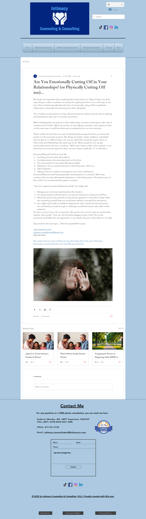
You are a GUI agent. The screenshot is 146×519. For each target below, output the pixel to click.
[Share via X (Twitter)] (40, 310)
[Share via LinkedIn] (45, 310)
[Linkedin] (116, 27)
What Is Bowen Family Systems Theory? (73, 355)
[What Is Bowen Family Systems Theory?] (73, 341)
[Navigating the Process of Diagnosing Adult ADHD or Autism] (107, 341)
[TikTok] (101, 27)
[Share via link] (50, 310)
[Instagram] (111, 27)
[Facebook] (106, 27)
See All (121, 328)
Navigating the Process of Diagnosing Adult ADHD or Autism (106, 355)
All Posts (26, 62)
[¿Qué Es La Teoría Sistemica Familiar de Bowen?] (38, 341)
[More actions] (111, 76)
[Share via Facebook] (34, 310)
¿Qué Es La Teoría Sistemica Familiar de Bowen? (36, 355)
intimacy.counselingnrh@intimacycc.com (65, 432)
